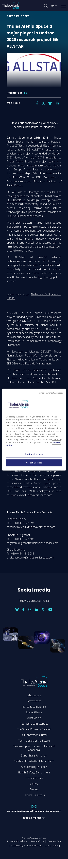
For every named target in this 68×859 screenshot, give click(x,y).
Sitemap (57, 845)
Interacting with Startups (34, 723)
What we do (34, 718)
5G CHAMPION (16, 200)
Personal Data (54, 841)
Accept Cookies (34, 462)
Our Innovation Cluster (34, 735)
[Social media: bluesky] (50, 103)
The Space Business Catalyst (34, 729)
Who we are (34, 695)
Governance (34, 701)
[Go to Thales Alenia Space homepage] (10, 5)
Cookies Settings (34, 454)
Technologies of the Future (34, 740)
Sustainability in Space (34, 767)
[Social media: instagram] (30, 609)
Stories (34, 789)
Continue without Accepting (50, 393)
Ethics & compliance (34, 706)
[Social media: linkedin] (57, 103)
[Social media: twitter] (43, 103)
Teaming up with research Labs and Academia (34, 748)
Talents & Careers (34, 795)
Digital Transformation (34, 755)
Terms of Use (37, 841)
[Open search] (45, 5)
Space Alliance (34, 712)
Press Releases (34, 778)
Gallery (34, 784)
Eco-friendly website (17, 841)
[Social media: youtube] (50, 609)
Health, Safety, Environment (34, 772)
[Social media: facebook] (37, 103)
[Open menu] (63, 6)
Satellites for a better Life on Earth (34, 761)
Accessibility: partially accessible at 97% (30, 845)
